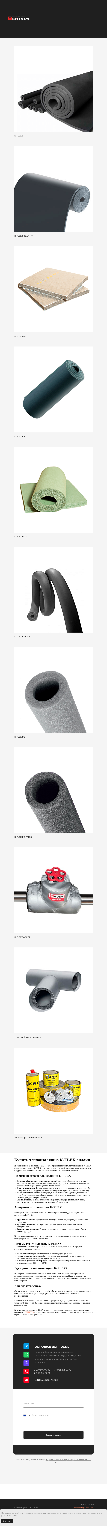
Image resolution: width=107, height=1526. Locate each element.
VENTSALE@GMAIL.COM (47, 1380)
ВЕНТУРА (29, 1312)
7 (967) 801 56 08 (42, 1373)
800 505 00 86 (42, 1370)
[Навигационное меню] (102, 19)
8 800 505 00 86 (30, 1303)
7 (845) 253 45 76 (62, 1370)
